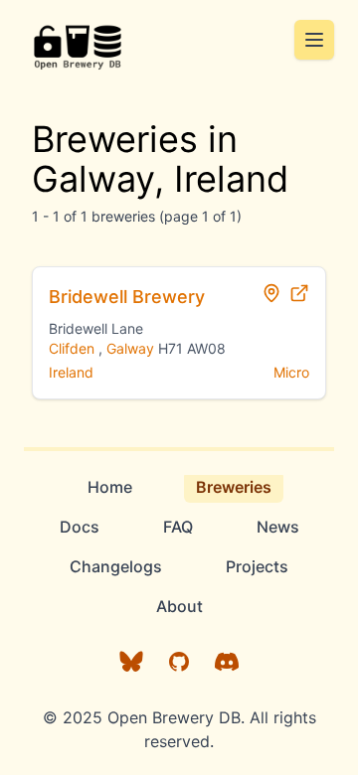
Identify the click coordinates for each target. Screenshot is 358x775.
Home (110, 487)
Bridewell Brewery (127, 296)
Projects (257, 566)
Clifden (71, 348)
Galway (130, 348)
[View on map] (271, 293)
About (179, 606)
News (278, 527)
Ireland (71, 372)
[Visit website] (299, 293)
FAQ (178, 527)
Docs (79, 527)
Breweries (233, 487)
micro (291, 372)
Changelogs (116, 566)
